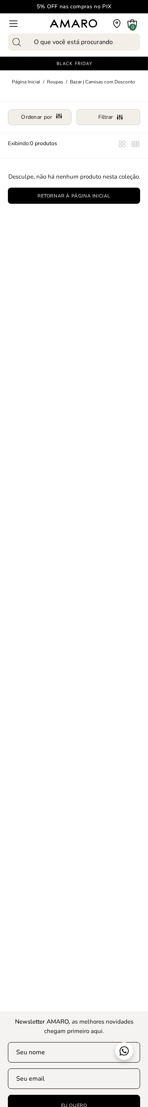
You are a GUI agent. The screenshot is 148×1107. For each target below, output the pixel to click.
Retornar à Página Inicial (74, 196)
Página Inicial (26, 82)
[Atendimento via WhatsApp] (124, 1051)
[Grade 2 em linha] (135, 145)
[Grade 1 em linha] (122, 145)
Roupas (55, 82)
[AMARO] (73, 23)
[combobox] (74, 42)
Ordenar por (36, 117)
